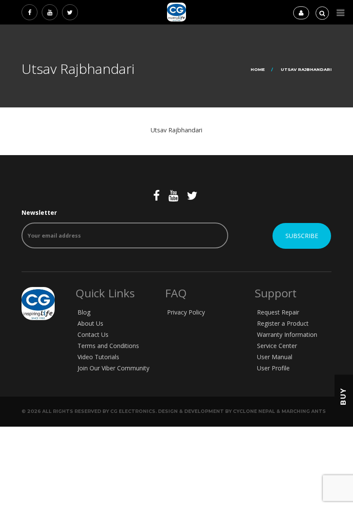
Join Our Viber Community (113, 368)
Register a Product (283, 323)
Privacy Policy (186, 312)
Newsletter (39, 212)
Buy (343, 396)
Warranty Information (287, 334)
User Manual (274, 357)
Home (258, 69)
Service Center (277, 346)
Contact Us (92, 334)
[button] (340, 13)
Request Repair (278, 312)
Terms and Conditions (108, 346)
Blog (83, 312)
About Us (90, 323)
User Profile (273, 368)
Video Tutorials (98, 357)
